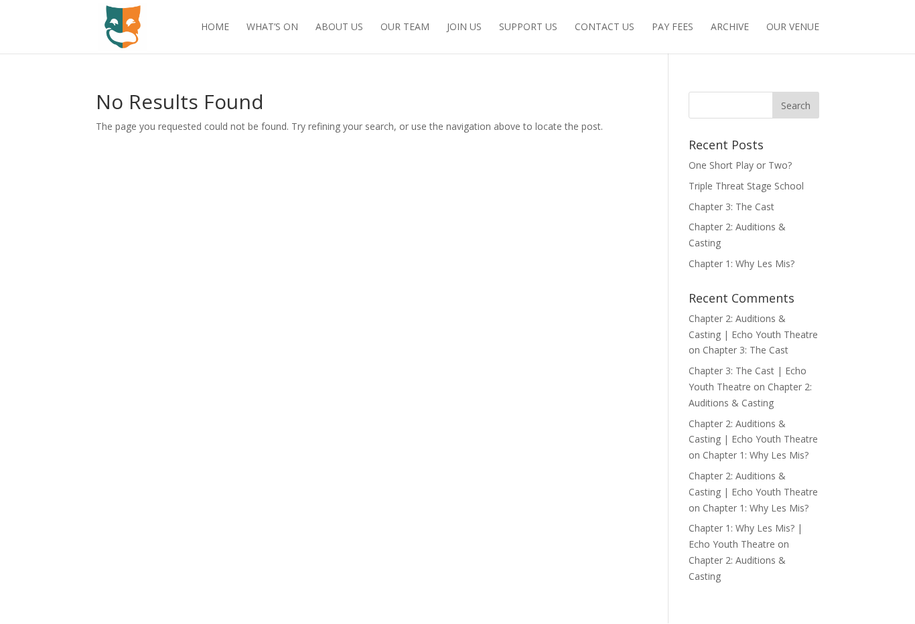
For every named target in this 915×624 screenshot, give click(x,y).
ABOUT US (339, 27)
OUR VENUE (792, 27)
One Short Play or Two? (740, 165)
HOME (215, 27)
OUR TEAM (404, 27)
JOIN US (464, 27)
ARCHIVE (730, 27)
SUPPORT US (528, 27)
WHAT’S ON (272, 27)
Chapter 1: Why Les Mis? (741, 263)
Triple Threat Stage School (746, 185)
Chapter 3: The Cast (731, 206)
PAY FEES (672, 27)
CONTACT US (604, 27)
